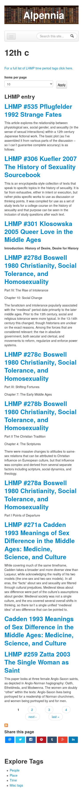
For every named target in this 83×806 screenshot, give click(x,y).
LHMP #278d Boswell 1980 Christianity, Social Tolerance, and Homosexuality (40, 269)
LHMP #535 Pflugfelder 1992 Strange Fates (38, 110)
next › (33, 716)
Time (13, 780)
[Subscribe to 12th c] (6, 725)
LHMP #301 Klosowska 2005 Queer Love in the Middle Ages (38, 231)
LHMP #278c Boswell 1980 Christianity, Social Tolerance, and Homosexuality (40, 366)
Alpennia (43, 15)
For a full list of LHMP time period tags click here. (38, 68)
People (14, 770)
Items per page (15, 77)
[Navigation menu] (11, 36)
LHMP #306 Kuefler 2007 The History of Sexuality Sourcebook (40, 166)
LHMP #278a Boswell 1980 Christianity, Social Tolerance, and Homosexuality (40, 494)
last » (55, 716)
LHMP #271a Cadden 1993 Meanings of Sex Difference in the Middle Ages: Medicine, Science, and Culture (39, 540)
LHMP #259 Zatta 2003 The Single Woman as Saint (37, 662)
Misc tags (16, 785)
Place (13, 775)
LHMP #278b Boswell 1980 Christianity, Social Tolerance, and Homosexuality (40, 415)
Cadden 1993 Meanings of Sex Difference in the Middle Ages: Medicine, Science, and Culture (39, 630)
